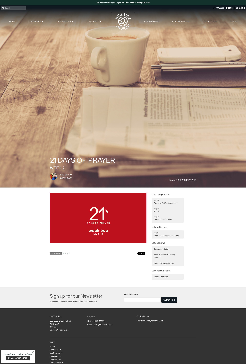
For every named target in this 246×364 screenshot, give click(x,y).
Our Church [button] (54, 349)
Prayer (66, 253)
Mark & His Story (161, 277)
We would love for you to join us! (123, 3)
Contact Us (208, 21)
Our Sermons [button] (55, 363)
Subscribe (169, 299)
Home (12, 21)
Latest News (158, 242)
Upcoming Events (161, 194)
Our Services (64, 21)
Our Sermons (179, 21)
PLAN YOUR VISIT (17, 358)
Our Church (34, 21)
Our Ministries (151, 21)
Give (232, 21)
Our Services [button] (55, 353)
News (172, 180)
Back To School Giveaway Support (164, 256)
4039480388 (218, 8)
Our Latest (93, 21)
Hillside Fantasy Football (164, 263)
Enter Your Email (131, 294)
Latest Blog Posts (161, 270)
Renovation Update (162, 249)
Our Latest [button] (54, 356)
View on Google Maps (59, 330)
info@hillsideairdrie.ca (103, 324)
